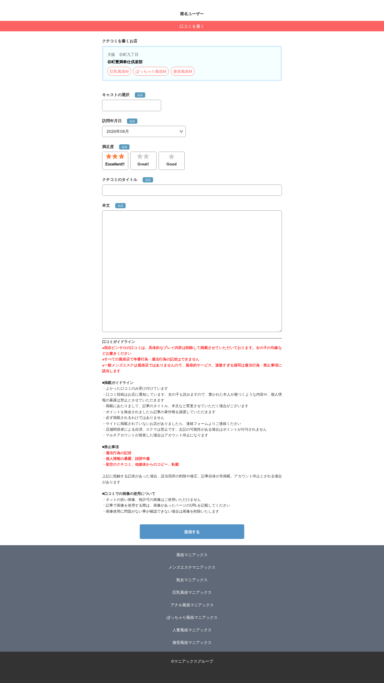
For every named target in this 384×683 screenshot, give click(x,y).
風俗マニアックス (192, 554)
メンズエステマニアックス (192, 567)
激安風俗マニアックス (192, 642)
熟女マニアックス (192, 579)
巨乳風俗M (119, 71)
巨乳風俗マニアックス (192, 592)
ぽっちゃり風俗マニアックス (192, 617)
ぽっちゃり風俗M (151, 71)
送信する (192, 531)
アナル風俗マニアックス (192, 604)
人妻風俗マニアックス (192, 629)
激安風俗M (182, 71)
